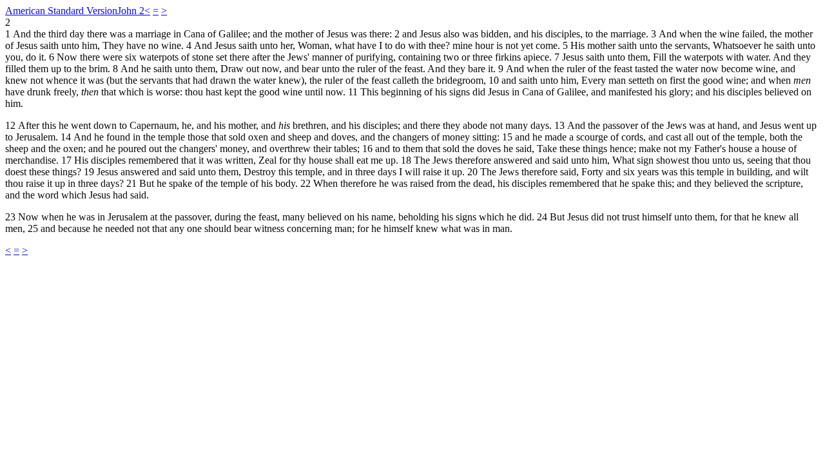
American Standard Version (61, 10)
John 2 (130, 10)
